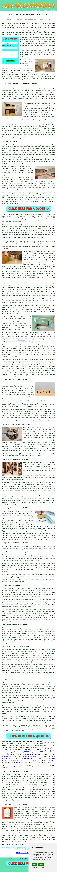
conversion (35, 123)
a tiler (26, 751)
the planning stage (14, 574)
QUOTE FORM (48, 839)
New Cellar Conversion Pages (12, 858)
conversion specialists (42, 160)
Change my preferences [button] (38, 867)
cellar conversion (35, 47)
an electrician (23, 753)
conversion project (35, 216)
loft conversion (18, 762)
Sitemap (2, 858)
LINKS (36, 10)
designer (5, 550)
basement (26, 116)
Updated (22, 858)
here (47, 539)
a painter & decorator (28, 760)
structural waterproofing (11, 832)
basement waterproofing (30, 828)
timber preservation (16, 766)
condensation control (30, 756)
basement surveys (28, 832)
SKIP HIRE (49, 764)
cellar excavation (48, 706)
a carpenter (51, 760)
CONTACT (45, 10)
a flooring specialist (31, 754)
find (8, 775)
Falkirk (30, 359)
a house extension (27, 758)
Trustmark (21, 340)
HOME (32, 10)
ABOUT (40, 10)
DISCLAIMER (52, 10)
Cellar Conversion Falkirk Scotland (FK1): (18, 23)
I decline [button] (41, 864)
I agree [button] (34, 864)
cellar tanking (47, 824)
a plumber (39, 762)
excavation (5, 718)
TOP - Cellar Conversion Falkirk (13, 844)
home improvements (27, 764)
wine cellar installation (11, 484)
